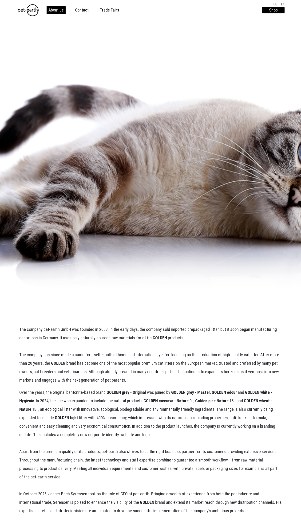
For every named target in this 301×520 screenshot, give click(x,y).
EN (283, 4)
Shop (273, 10)
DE (275, 4)
